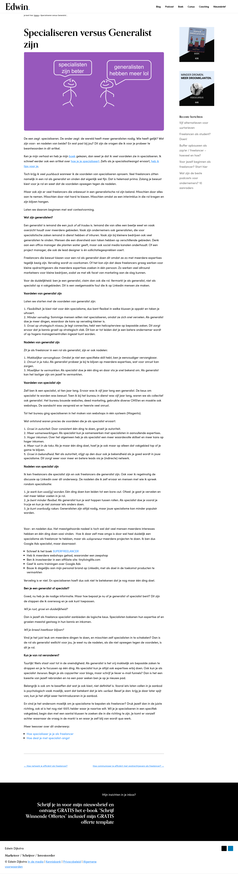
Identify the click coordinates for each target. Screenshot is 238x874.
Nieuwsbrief (219, 6)
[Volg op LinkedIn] (230, 848)
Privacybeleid (72, 861)
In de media (36, 861)
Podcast (169, 6)
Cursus (191, 6)
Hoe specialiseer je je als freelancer (50, 734)
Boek (180, 6)
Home (36, 15)
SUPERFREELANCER (66, 551)
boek (72, 156)
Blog (158, 6)
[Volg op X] (224, 848)
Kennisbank (53, 861)
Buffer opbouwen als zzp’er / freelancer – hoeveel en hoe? (193, 150)
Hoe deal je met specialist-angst (48, 738)
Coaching (204, 6)
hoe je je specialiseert (85, 161)
